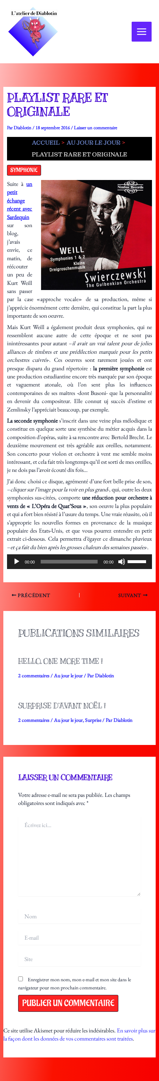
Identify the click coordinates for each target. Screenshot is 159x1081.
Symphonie (24, 170)
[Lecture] (16, 561)
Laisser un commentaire (95, 127)
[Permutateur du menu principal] (142, 32)
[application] (79, 561)
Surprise (93, 720)
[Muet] (121, 561)
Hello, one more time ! (60, 661)
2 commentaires (34, 675)
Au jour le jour (68, 675)
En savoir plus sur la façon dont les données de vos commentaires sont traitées (79, 1034)
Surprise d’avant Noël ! (62, 705)
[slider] (138, 561)
